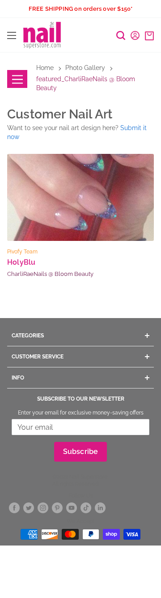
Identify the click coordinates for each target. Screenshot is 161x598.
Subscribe (80, 451)
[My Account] (135, 35)
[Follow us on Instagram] (43, 507)
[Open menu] (11, 35)
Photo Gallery (85, 67)
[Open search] (120, 35)
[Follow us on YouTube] (71, 507)
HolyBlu (21, 262)
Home (45, 67)
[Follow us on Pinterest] (57, 507)
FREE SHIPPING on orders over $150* (81, 8)
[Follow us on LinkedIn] (100, 507)
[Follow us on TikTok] (85, 507)
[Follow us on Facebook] (14, 507)
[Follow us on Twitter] (28, 507)
